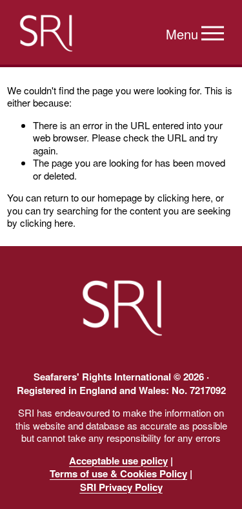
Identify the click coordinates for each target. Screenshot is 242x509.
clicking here (183, 197)
